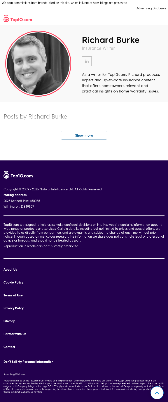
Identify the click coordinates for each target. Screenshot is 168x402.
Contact (9, 347)
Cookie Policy (13, 282)
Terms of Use (13, 295)
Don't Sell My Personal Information (28, 362)
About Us (10, 269)
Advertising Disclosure (151, 8)
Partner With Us (15, 334)
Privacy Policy (14, 308)
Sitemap (9, 321)
